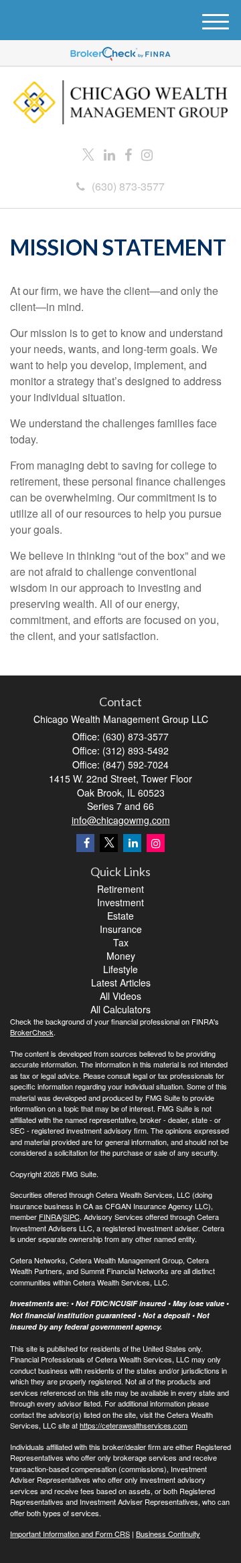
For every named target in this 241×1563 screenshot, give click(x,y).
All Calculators (120, 1009)
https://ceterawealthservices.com (133, 1425)
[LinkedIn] (109, 155)
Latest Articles (121, 982)
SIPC (71, 1216)
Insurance (121, 929)
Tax (121, 942)
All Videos (120, 996)
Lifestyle (120, 969)
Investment (120, 902)
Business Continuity (168, 1533)
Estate (120, 915)
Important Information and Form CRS (70, 1533)
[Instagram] (147, 155)
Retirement (120, 889)
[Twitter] (88, 155)
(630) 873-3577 (128, 186)
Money (120, 955)
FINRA (50, 1216)
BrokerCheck (32, 1032)
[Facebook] (128, 155)
